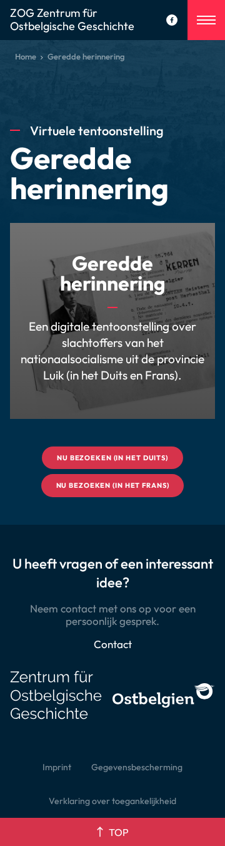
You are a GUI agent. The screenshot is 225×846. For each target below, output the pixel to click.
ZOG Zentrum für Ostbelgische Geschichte (72, 20)
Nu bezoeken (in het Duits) (112, 457)
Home (25, 56)
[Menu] (206, 20)
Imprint (56, 767)
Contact (113, 644)
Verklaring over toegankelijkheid (112, 801)
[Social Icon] (172, 20)
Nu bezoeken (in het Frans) (112, 485)
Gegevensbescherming (136, 767)
